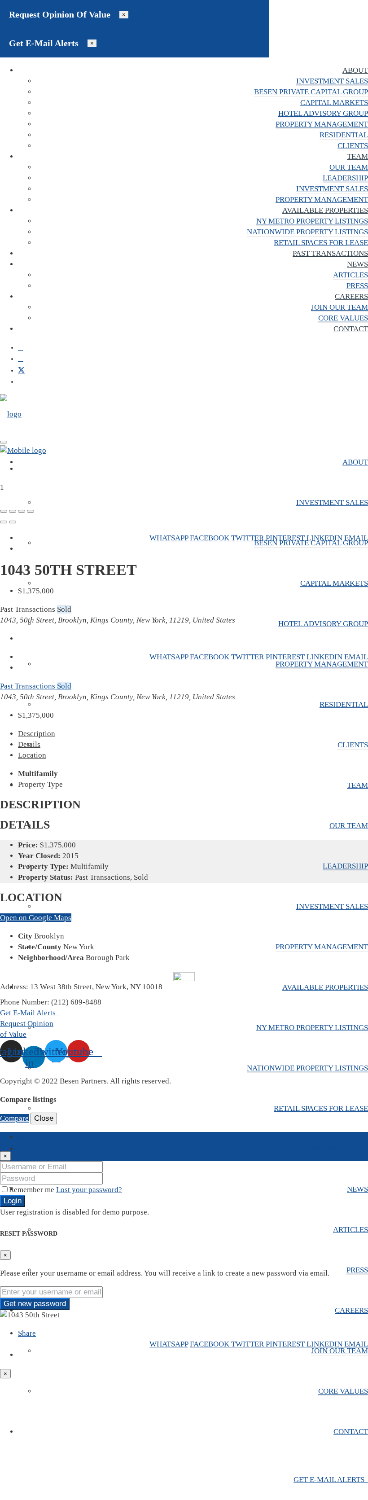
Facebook (210, 538)
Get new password (35, 1303)
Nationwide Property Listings (307, 232)
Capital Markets (334, 102)
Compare (14, 1118)
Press (357, 285)
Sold (64, 686)
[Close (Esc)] (3, 511)
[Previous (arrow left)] (3, 522)
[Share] (12, 511)
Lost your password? (89, 1189)
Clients (352, 145)
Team (357, 156)
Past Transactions (330, 253)
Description (36, 733)
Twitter (248, 538)
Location (32, 755)
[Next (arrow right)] (12, 522)
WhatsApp (168, 538)
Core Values (343, 318)
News (357, 264)
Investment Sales (332, 81)
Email (356, 538)
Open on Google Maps (35, 917)
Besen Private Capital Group (311, 92)
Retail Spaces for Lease (321, 242)
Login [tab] (27, 1137)
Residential (344, 135)
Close (43, 1118)
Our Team (348, 167)
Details (29, 744)
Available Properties (325, 210)
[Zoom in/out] (30, 511)
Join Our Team (339, 307)
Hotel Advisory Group (323, 113)
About (355, 70)
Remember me (32, 1189)
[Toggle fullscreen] (21, 511)
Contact (350, 329)
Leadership (345, 178)
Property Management (322, 124)
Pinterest (286, 538)
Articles (350, 275)
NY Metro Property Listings (312, 221)
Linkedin (325, 538)
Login (13, 1201)
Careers (351, 296)
